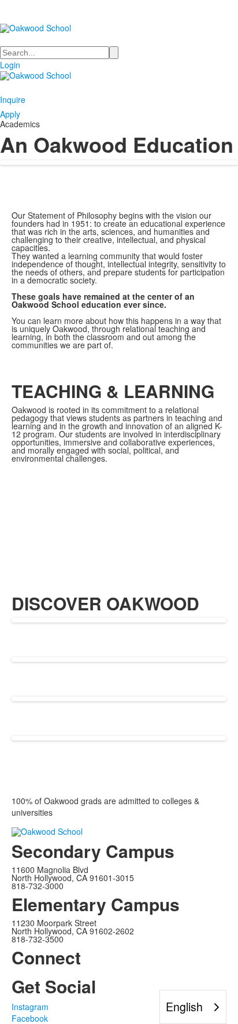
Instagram (30, 1006)
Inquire (12, 99)
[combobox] (192, 1007)
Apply (10, 114)
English (184, 1007)
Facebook (30, 1018)
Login (10, 65)
